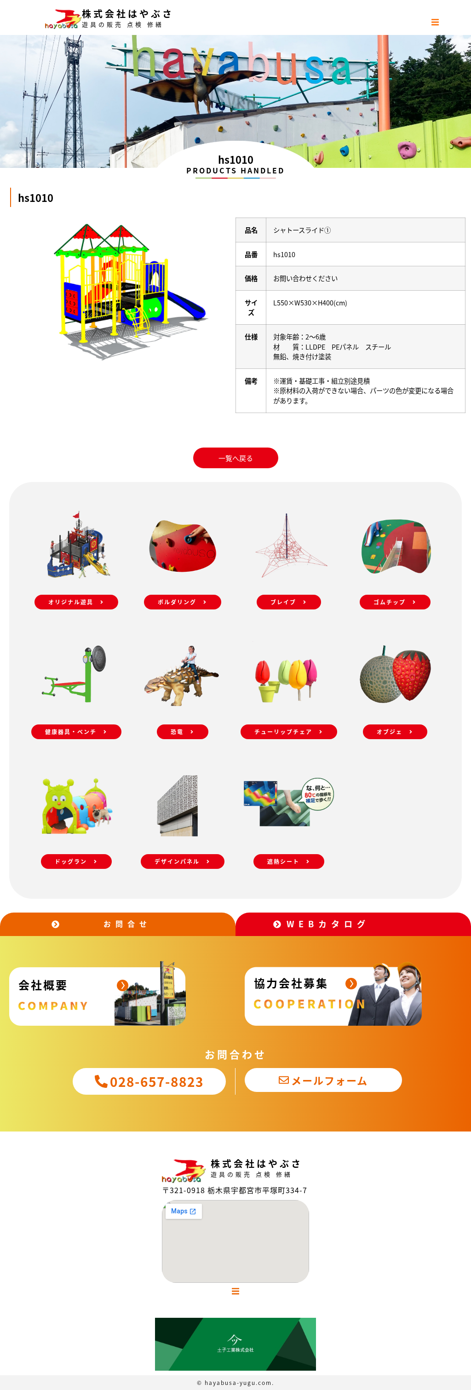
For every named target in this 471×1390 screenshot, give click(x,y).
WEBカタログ (328, 924)
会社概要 (43, 984)
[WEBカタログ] (277, 924)
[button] (435, 22)
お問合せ (127, 923)
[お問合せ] (55, 924)
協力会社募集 (291, 983)
